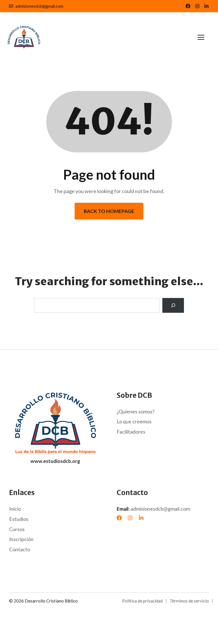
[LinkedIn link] (197, 6)
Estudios (18, 519)
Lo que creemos (134, 422)
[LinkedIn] (141, 517)
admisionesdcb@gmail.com (39, 6)
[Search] (173, 305)
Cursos (17, 529)
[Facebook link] (188, 6)
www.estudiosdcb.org (55, 461)
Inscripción (21, 539)
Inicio (15, 509)
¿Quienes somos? (135, 412)
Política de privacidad (142, 600)
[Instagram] (130, 517)
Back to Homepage (109, 211)
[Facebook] (119, 517)
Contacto (19, 549)
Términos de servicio (189, 600)
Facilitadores (131, 432)
